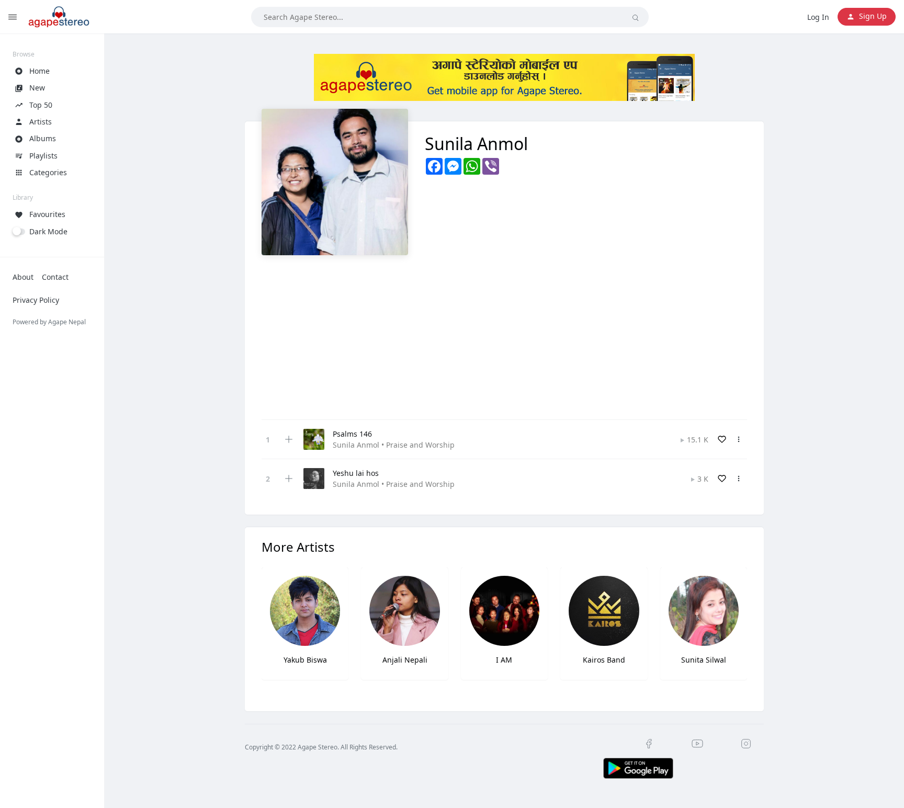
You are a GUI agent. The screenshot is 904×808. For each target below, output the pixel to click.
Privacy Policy (36, 300)
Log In (818, 17)
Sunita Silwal (703, 660)
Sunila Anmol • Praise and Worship (394, 445)
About (23, 277)
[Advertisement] (504, 333)
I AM (504, 660)
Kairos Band (604, 660)
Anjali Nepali (404, 660)
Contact (55, 277)
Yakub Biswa (305, 660)
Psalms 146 (352, 434)
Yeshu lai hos (356, 473)
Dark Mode (48, 231)
